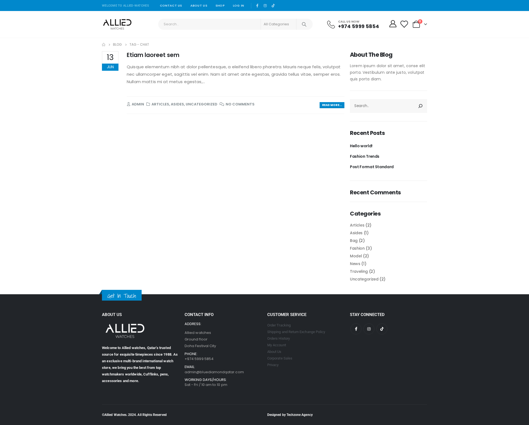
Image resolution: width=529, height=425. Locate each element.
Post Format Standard (372, 167)
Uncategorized (201, 104)
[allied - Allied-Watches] (117, 24)
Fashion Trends (364, 156)
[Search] (304, 24)
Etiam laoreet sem (153, 55)
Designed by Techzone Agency (290, 415)
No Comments (240, 104)
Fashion (357, 248)
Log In (238, 5)
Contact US (171, 5)
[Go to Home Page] (103, 44)
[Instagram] (265, 5)
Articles (160, 104)
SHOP (220, 5)
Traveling (359, 271)
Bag (354, 240)
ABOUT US (198, 5)
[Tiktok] (273, 5)
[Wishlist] (404, 24)
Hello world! (361, 146)
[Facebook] (257, 5)
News (355, 263)
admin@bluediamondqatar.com (214, 372)
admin (138, 104)
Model (356, 256)
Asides (177, 104)
